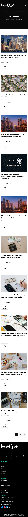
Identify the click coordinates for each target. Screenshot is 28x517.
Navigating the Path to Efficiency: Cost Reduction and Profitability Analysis (14, 335)
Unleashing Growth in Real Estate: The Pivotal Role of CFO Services (13, 96)
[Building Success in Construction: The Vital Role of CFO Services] (14, 44)
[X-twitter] (9, 507)
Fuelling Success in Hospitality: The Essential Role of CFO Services (12, 135)
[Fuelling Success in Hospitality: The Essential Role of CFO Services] (14, 123)
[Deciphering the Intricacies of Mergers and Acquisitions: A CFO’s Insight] (14, 283)
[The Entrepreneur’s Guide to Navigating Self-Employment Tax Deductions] (14, 163)
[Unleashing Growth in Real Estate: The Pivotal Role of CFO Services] (14, 83)
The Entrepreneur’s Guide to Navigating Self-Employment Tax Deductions (12, 176)
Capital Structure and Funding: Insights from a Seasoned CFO (11, 256)
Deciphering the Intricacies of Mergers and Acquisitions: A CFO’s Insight (14, 296)
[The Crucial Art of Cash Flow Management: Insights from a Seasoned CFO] (14, 400)
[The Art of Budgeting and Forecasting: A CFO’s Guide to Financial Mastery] (14, 361)
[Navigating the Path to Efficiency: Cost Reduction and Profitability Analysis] (14, 323)
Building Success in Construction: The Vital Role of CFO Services (13, 56)
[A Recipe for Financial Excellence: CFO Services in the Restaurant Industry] (14, 204)
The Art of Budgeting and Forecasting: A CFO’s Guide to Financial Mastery (13, 373)
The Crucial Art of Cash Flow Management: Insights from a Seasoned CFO (11, 413)
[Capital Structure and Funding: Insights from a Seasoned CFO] (14, 244)
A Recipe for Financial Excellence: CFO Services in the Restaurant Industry (13, 217)
